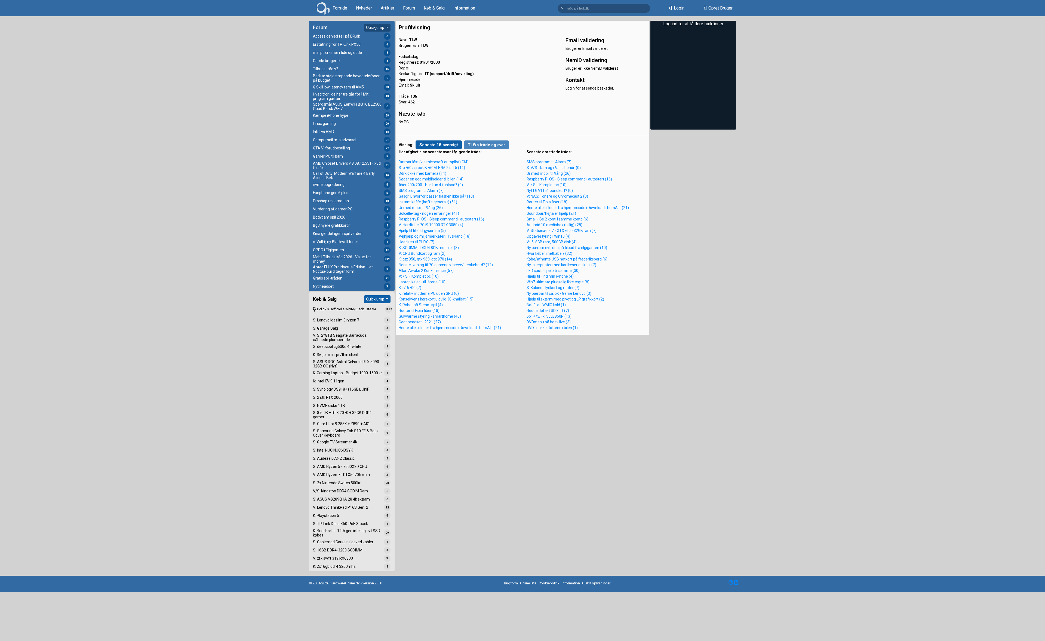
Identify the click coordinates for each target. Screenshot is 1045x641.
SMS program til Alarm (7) (421, 190)
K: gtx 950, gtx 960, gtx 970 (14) (425, 259)
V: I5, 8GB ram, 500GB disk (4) (552, 242)
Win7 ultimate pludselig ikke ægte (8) (558, 282)
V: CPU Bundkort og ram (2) (422, 253)
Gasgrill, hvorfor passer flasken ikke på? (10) (436, 196)
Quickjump (375, 27)
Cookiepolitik (549, 583)
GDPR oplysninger (596, 583)
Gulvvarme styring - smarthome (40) (430, 316)
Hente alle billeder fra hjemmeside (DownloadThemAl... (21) (450, 328)
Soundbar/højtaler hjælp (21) (551, 213)
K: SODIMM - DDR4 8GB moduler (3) (429, 248)
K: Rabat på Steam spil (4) (421, 305)
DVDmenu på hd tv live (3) (549, 322)
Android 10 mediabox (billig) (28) (554, 225)
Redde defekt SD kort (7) (548, 310)
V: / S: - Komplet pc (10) (419, 276)
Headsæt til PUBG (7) (416, 242)
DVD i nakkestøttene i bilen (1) (552, 328)
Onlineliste (528, 583)
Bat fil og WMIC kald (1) (546, 305)
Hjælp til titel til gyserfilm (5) (422, 230)
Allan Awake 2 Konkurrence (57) (426, 270)
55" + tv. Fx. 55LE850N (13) (549, 316)
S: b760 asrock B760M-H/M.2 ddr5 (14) (432, 167)
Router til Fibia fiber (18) (419, 310)
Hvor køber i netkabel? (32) (549, 253)
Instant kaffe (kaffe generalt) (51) (428, 202)
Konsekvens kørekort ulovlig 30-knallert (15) (436, 299)
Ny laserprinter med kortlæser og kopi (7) (561, 265)
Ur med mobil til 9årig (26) (421, 208)
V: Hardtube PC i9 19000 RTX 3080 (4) (431, 225)
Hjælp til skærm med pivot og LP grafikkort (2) (565, 299)
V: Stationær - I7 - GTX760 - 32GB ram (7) (562, 230)
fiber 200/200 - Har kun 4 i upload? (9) (431, 185)
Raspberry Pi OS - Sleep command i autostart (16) (441, 219)
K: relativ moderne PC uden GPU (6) (429, 293)
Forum (409, 8)
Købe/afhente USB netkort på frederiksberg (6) (567, 259)
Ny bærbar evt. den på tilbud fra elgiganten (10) (567, 248)
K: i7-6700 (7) (410, 288)
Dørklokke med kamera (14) (422, 173)
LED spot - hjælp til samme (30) (553, 270)
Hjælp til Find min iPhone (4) (550, 276)
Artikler (387, 8)
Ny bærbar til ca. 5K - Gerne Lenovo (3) (559, 293)
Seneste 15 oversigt (438, 144)
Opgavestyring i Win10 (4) (548, 236)
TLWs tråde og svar (486, 144)
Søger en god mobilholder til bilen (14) (431, 179)
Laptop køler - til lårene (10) (422, 282)
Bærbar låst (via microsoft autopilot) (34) (434, 162)
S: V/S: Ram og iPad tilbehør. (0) (554, 167)
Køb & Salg (434, 8)
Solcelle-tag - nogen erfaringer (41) (429, 213)
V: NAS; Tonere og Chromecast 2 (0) (557, 196)
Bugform (511, 583)
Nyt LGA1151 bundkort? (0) (550, 190)
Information (464, 8)
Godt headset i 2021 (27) (420, 322)
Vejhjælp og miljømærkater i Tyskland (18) (435, 236)
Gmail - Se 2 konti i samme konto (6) (557, 219)
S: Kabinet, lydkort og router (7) (553, 288)
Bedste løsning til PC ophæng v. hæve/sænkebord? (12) (446, 265)
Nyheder (364, 8)
